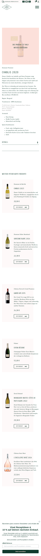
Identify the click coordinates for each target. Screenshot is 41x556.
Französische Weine (20, 105)
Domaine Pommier (7, 68)
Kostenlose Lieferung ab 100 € (11, 1)
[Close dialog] (39, 521)
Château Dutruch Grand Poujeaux (24, 289)
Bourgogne (8, 110)
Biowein (13, 105)
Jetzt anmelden (20, 551)
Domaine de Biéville (20, 184)
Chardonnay (9, 108)
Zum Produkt (19, 207)
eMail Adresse (7, 543)
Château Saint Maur (20, 453)
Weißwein (28, 105)
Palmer (16, 343)
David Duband (18, 393)
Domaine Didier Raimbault (22, 234)
